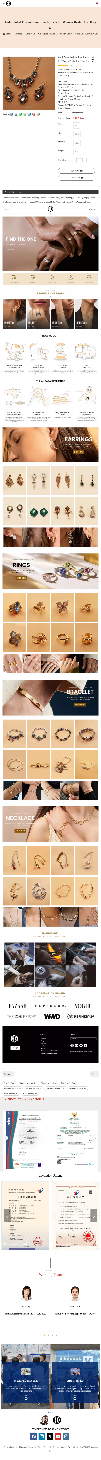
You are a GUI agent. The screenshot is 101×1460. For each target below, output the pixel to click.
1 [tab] (44, 1335)
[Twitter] (50, 1436)
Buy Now (75, 171)
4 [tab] (56, 1335)
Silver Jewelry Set (48, 1083)
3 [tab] (52, 1335)
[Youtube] (58, 1436)
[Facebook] (33, 1436)
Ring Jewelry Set (68, 1083)
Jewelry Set (9, 1083)
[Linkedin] (42, 1436)
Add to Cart (75, 178)
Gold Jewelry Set (30, 1093)
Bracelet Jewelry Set (77, 1088)
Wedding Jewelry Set (27, 1083)
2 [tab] (48, 1335)
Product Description (13, 192)
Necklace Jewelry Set (56, 1088)
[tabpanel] (26, 1308)
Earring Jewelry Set (34, 1088)
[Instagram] (66, 1436)
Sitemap (56, 1447)
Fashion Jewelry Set (12, 1088)
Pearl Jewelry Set (11, 1093)
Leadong (74, 1447)
